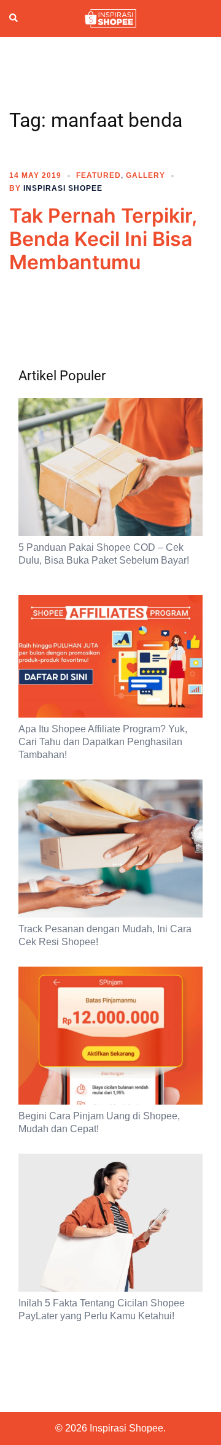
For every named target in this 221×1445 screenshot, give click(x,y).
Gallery (145, 175)
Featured (98, 175)
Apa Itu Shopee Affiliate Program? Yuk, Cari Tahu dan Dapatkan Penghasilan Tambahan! (102, 742)
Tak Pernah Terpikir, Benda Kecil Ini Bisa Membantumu (102, 239)
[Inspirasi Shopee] (110, 18)
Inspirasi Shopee (63, 188)
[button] (14, 18)
